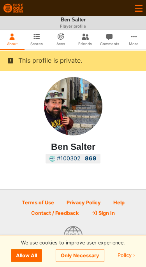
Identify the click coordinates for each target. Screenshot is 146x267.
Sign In (106, 213)
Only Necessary (80, 255)
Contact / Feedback (55, 213)
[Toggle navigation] (138, 8)
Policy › (126, 255)
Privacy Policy (84, 203)
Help (119, 203)
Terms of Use (38, 203)
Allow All (26, 255)
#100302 (76, 158)
